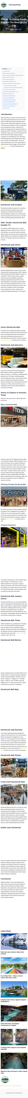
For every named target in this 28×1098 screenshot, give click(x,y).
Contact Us (14, 1085)
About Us (7, 1085)
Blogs (19, 1085)
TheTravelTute (15, 5)
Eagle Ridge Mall (5, 146)
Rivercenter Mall (10, 519)
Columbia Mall (20, 633)
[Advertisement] (14, 50)
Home (1, 1085)
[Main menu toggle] (26, 4)
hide (10, 69)
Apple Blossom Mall (6, 340)
